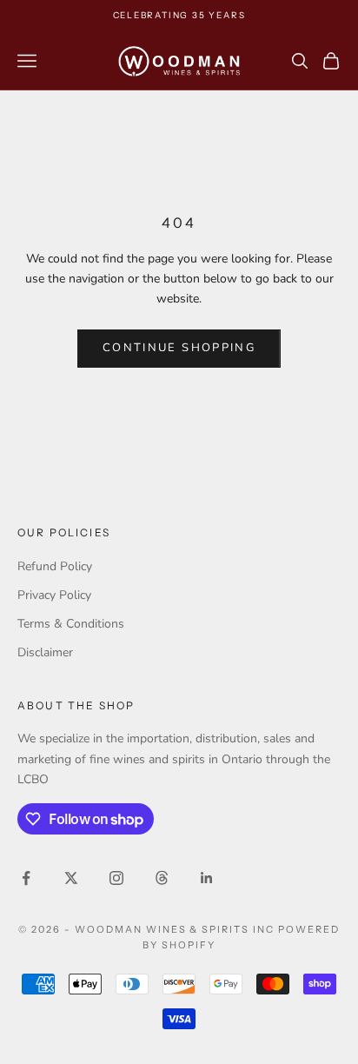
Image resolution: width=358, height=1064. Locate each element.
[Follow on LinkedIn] (206, 878)
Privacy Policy (54, 595)
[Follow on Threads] (161, 878)
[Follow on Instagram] (116, 878)
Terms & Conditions (70, 623)
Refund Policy (54, 566)
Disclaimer (45, 652)
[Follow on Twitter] (71, 878)
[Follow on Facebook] (26, 878)
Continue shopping (179, 348)
